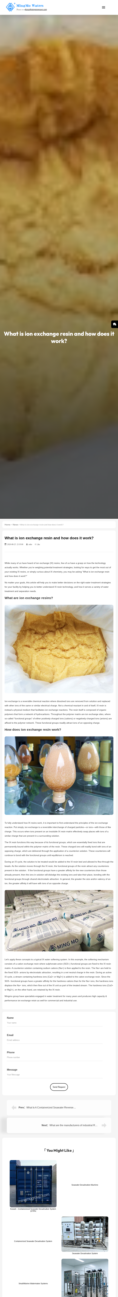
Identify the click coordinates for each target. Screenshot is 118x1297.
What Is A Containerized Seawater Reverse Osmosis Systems (60, 1107)
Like (37, 544)
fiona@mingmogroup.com (36, 9)
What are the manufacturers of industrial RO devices (77, 1125)
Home (7, 524)
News (15, 524)
